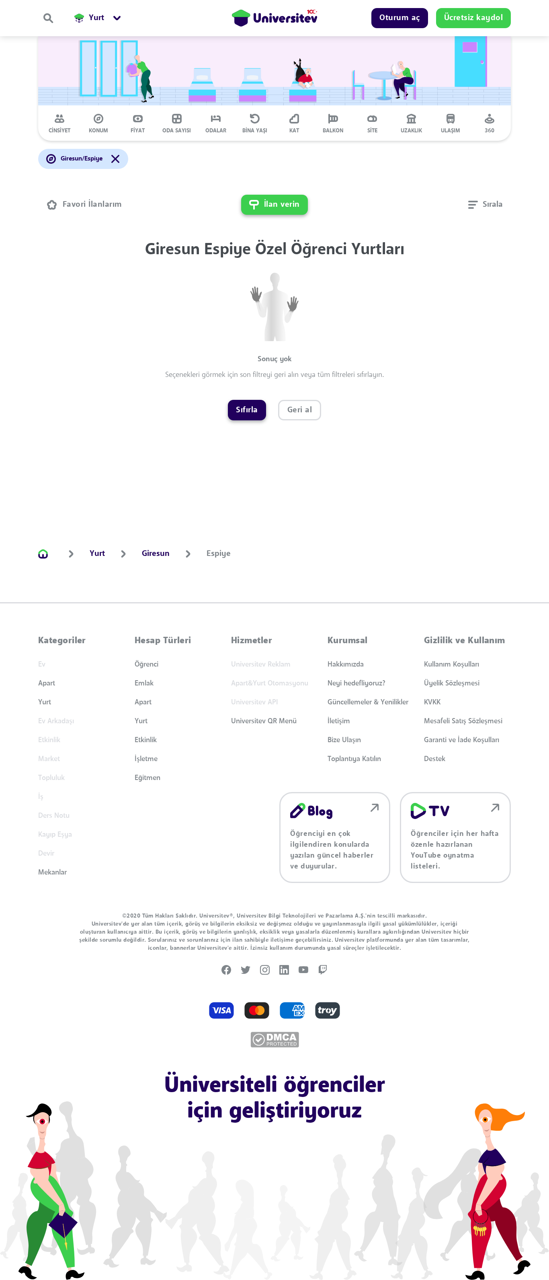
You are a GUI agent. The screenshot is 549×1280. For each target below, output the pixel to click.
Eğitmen (147, 778)
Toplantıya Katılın (354, 759)
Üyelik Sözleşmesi (451, 683)
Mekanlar (52, 872)
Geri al (299, 410)
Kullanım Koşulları (451, 664)
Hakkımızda (346, 664)
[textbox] (485, 205)
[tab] (59, 123)
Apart (46, 683)
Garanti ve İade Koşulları (461, 740)
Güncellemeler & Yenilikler (368, 702)
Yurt (44, 702)
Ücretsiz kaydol (473, 18)
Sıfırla (247, 410)
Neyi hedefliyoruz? (356, 683)
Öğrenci (146, 664)
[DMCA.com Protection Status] (274, 1039)
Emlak (144, 683)
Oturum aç (399, 18)
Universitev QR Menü (264, 721)
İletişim (339, 721)
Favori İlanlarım (92, 205)
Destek (434, 759)
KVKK (432, 702)
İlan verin (282, 205)
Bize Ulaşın (344, 740)
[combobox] (485, 205)
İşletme (146, 759)
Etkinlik (146, 740)
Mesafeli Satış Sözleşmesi (463, 721)
